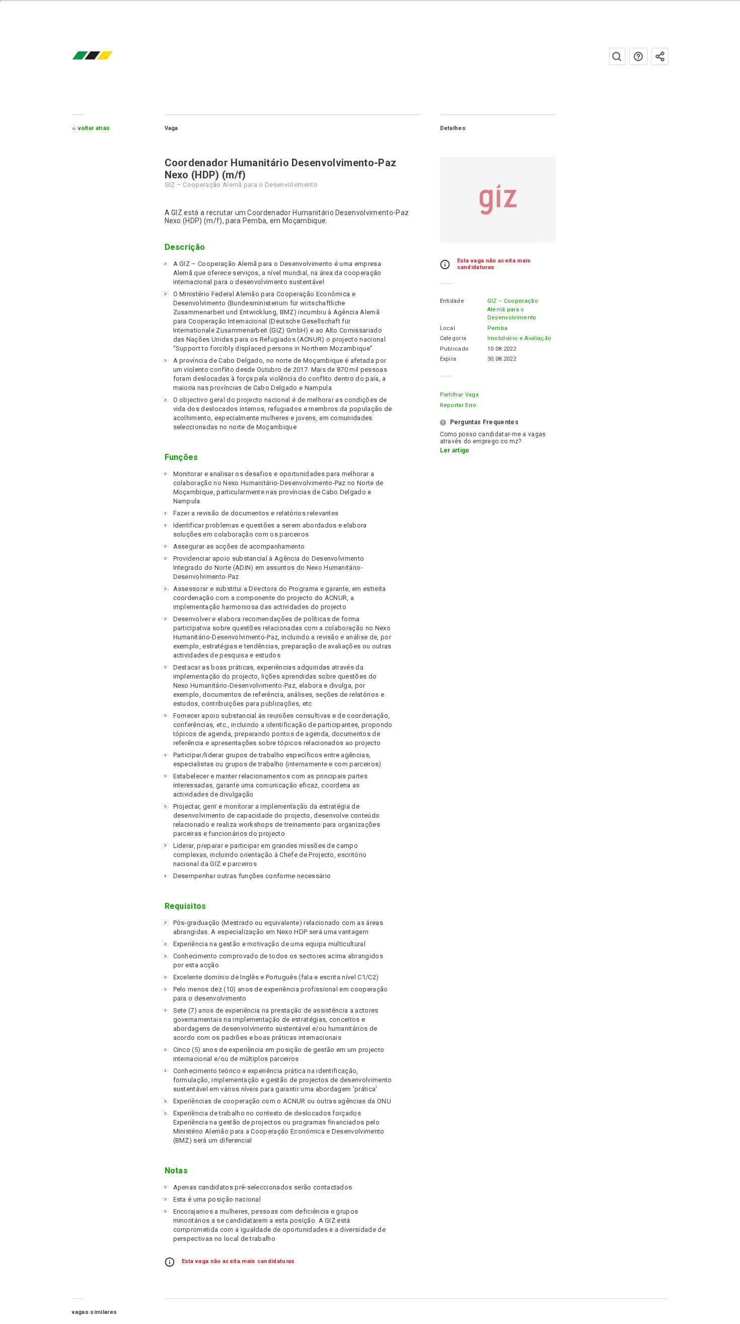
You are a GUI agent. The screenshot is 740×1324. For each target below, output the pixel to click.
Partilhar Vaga (459, 394)
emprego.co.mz (107, 56)
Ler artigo (455, 450)
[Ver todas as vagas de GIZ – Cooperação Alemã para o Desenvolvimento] (498, 199)
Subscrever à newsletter (660, 56)
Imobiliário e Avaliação (519, 338)
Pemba (497, 328)
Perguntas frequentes (638, 56)
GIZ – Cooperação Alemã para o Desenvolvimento (512, 309)
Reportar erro (458, 405)
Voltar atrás (94, 128)
